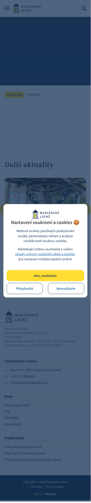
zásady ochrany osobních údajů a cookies (45, 254)
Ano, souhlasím (45, 276)
